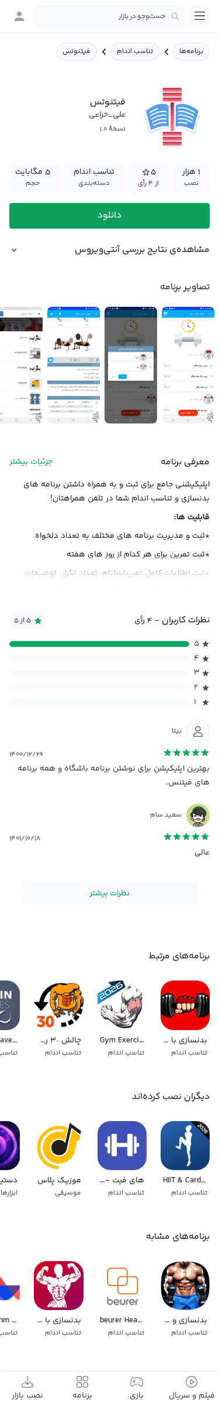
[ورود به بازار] (19, 16)
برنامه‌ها (191, 51)
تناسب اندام (135, 51)
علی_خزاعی (107, 114)
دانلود (109, 215)
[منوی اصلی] (199, 15)
